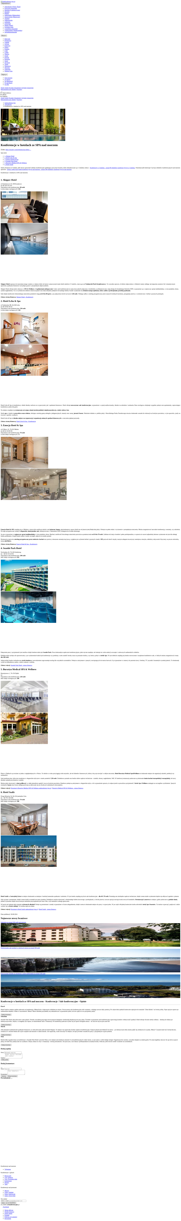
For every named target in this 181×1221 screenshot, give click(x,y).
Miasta (4, 35)
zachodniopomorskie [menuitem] (11, 32)
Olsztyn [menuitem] (7, 54)
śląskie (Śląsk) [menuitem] (9, 25)
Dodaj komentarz (6, 1014)
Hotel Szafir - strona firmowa (47, 909)
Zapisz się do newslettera (8, 1203)
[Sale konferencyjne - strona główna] (8, 1)
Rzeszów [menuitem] (7, 59)
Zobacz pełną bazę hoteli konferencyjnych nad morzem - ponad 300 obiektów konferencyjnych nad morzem (39, 169)
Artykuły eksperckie (27, 88)
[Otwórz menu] (1, 91)
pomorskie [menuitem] (8, 24)
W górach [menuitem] (7, 79)
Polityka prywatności (11, 1217)
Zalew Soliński (9, 1192)
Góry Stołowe (9, 1177)
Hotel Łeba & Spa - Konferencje (26, 421)
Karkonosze (8, 1181)
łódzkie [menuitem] (7, 13)
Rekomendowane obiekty (8, 89)
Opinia (3, 1058)
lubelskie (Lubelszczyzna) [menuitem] (12, 10)
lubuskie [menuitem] (7, 12)
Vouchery (19, 89)
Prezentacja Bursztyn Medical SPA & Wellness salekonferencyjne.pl (31, 788)
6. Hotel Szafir (9, 164)
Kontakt (11, 88)
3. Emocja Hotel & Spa (11, 159)
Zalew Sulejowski (10, 1194)
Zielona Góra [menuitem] (8, 71)
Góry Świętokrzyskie (11, 1179)
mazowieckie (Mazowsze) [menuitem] (12, 17)
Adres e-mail (4, 1201)
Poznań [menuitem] (7, 57)
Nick (2, 1052)
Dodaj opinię (5, 1059)
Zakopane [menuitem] (7, 69)
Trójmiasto (8, 1169)
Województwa (6, 3)
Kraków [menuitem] (7, 49)
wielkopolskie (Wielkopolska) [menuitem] (13, 30)
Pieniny (7, 1182)
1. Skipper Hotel (9, 156)
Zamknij (4, 1076)
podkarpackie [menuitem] (9, 20)
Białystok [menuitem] (7, 39)
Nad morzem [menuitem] (8, 78)
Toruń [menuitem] (6, 64)
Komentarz (4, 1074)
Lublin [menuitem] (6, 52)
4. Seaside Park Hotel (11, 161)
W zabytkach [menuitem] (8, 83)
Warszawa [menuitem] (8, 66)
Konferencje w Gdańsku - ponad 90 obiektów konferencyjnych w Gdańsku (112, 168)
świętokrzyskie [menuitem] (9, 27)
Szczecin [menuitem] (7, 62)
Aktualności (17, 88)
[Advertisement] (57, 1092)
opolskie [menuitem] (7, 18)
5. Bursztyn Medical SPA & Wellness (16, 163)
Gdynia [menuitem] (7, 44)
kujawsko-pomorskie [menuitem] (11, 8)
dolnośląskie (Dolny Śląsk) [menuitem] (13, 7)
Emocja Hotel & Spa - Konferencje (26, 544)
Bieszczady (8, 1176)
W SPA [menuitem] (7, 84)
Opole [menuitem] (6, 56)
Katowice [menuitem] (7, 45)
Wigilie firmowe (9, 1212)
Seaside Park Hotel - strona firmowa (21, 665)
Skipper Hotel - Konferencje (24, 297)
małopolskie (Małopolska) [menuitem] (12, 15)
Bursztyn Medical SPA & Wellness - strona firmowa (67, 788)
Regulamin (8, 1218)
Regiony (4, 74)
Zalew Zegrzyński (10, 1196)
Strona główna (9, 1210)
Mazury (7, 1190)
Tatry (6, 1184)
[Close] (1, 1067)
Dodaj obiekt (5, 88)
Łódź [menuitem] (6, 51)
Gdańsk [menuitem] (7, 42)
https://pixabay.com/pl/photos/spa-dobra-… (18, 149)
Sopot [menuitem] (6, 61)
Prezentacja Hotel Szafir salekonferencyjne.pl (24, 909)
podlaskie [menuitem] (7, 22)
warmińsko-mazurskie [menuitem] (11, 29)
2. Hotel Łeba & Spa (11, 158)
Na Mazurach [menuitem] (9, 81)
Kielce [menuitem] (6, 47)
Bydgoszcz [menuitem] (8, 40)
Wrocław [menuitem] (7, 68)
